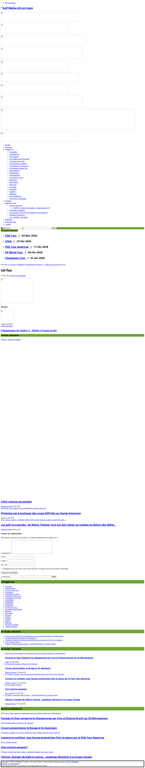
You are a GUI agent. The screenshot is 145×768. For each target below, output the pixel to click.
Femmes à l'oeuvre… (17, 215)
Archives (8, 201)
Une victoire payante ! (12, 642)
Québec (12, 191)
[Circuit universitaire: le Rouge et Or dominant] (21, 664)
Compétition (14, 154)
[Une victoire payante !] (13, 685)
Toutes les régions (11, 627)
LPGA (8, 241)
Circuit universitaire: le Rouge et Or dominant (20, 638)
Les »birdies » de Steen (18, 217)
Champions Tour (15, 258)
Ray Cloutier (9, 693)
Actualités (13, 152)
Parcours (13, 184)
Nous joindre (10, 3)
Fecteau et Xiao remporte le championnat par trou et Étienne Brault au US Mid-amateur (34, 636)
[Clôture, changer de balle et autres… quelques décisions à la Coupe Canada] (31, 695)
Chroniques (14, 156)
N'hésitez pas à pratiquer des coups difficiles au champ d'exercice (41, 513)
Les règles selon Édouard (19, 159)
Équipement (14, 173)
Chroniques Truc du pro (18, 166)
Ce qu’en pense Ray (17, 161)
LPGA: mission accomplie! (16, 501)
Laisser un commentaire (18, 276)
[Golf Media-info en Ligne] (17, 8)
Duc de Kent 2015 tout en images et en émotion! (28, 212)
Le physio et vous (16, 177)
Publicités (8, 219)
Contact (8, 224)
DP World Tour (14, 252)
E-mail (4, 561)
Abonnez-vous (10, 222)
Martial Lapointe (6, 529)
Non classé (13, 182)
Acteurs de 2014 (15, 205)
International (14, 175)
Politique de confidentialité (10, 764)
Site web (4, 565)
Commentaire (6, 553)
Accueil (7, 145)
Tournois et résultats (17, 198)
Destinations (14, 170)
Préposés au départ (17, 210)
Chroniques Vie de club (18, 168)
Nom (3, 557)
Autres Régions (15, 196)
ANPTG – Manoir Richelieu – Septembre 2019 (31, 208)
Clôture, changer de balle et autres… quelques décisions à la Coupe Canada (30, 644)
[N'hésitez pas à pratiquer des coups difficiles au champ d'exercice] (23, 508)
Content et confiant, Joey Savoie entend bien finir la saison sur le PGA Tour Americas (33, 640)
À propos (8, 147)
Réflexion (13, 194)
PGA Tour (11, 235)
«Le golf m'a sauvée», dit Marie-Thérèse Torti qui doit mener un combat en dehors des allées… (58, 524)
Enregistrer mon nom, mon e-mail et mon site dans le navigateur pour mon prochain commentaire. (36, 569)
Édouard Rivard (6, 506)
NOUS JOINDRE (72, 762)
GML (3, 518)
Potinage (13, 189)
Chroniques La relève (17, 163)
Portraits (12, 187)
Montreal (13, 180)
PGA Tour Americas (17, 247)
